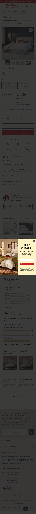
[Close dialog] (34, 241)
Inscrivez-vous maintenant (27, 263)
